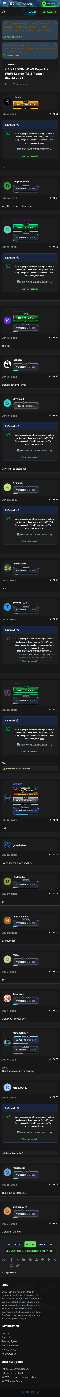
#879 (55, 1184)
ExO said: (10, 124)
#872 (55, 854)
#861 (55, 114)
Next (40, 1244)
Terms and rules (10, 1345)
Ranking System (10, 1341)
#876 (55, 1010)
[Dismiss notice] (55, 23)
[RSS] (38, 1392)
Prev (19, 1244)
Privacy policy (9, 1349)
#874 (55, 932)
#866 (55, 415)
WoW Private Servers (13, 1381)
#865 (55, 376)
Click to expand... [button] (30, 155)
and (18, 769)
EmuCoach (10, 1353)
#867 (55, 499)
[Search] (4, 12)
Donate (5, 1333)
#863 (55, 246)
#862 (55, 198)
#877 (55, 1059)
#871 (55, 820)
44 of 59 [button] (30, 1244)
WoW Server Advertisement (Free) (19, 1377)
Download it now (12, 36)
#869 (55, 619)
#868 (55, 580)
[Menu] (4, 4)
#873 (55, 893)
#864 (55, 337)
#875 (55, 971)
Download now (11, 55)
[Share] (50, 114)
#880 (55, 1223)
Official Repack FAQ (12, 1373)
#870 (55, 709)
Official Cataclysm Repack (15, 1369)
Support (6, 1337)
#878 (55, 1097)
